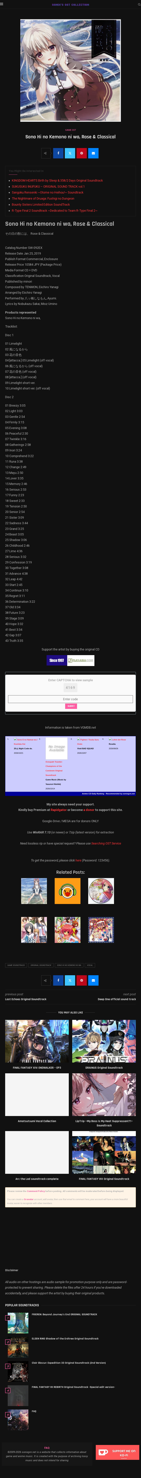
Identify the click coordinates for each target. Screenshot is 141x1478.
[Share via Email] (93, 153)
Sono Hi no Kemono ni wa (69, 965)
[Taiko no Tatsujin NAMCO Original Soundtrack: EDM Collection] (70, 894)
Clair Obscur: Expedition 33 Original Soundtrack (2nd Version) (69, 1363)
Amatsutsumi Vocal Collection (37, 1121)
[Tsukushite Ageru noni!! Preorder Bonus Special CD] (103, 894)
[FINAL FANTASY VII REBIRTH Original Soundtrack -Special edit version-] (18, 1395)
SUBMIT (71, 706)
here (78, 860)
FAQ (34, 1411)
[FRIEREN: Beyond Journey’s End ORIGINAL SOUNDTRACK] (18, 1323)
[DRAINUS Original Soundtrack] (104, 1041)
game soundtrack (16, 965)
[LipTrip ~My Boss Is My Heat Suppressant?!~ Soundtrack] (104, 1094)
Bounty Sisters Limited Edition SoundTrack (41, 204)
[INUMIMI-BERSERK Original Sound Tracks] (70, 933)
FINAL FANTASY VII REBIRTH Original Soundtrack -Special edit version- (73, 1387)
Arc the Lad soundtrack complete (36, 1179)
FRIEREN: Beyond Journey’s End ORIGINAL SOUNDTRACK (64, 1314)
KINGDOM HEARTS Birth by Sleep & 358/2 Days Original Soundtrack (57, 180)
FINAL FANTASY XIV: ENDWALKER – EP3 (37, 1068)
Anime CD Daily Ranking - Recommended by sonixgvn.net (108, 794)
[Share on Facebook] (58, 153)
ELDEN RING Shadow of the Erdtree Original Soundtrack (65, 1339)
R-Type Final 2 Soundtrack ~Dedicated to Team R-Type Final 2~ (54, 210)
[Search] (139, 4)
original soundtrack (41, 965)
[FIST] (103, 933)
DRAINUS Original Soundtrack (104, 1068)
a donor (88, 810)
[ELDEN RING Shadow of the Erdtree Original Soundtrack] (18, 1347)
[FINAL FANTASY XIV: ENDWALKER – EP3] (37, 1041)
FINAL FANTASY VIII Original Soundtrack (104, 1179)
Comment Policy (36, 1191)
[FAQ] (18, 1420)
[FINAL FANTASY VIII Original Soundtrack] (104, 1152)
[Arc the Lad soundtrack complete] (37, 1152)
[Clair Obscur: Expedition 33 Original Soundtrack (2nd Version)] (18, 1371)
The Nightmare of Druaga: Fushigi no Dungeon (43, 198)
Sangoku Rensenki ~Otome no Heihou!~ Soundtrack (47, 192)
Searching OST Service (106, 843)
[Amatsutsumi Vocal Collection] (37, 1094)
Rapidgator (59, 810)
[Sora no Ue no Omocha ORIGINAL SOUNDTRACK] (36, 894)
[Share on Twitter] (70, 153)
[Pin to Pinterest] (82, 153)
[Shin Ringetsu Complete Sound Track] (36, 933)
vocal (90, 965)
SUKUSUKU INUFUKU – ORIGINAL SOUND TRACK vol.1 (48, 186)
